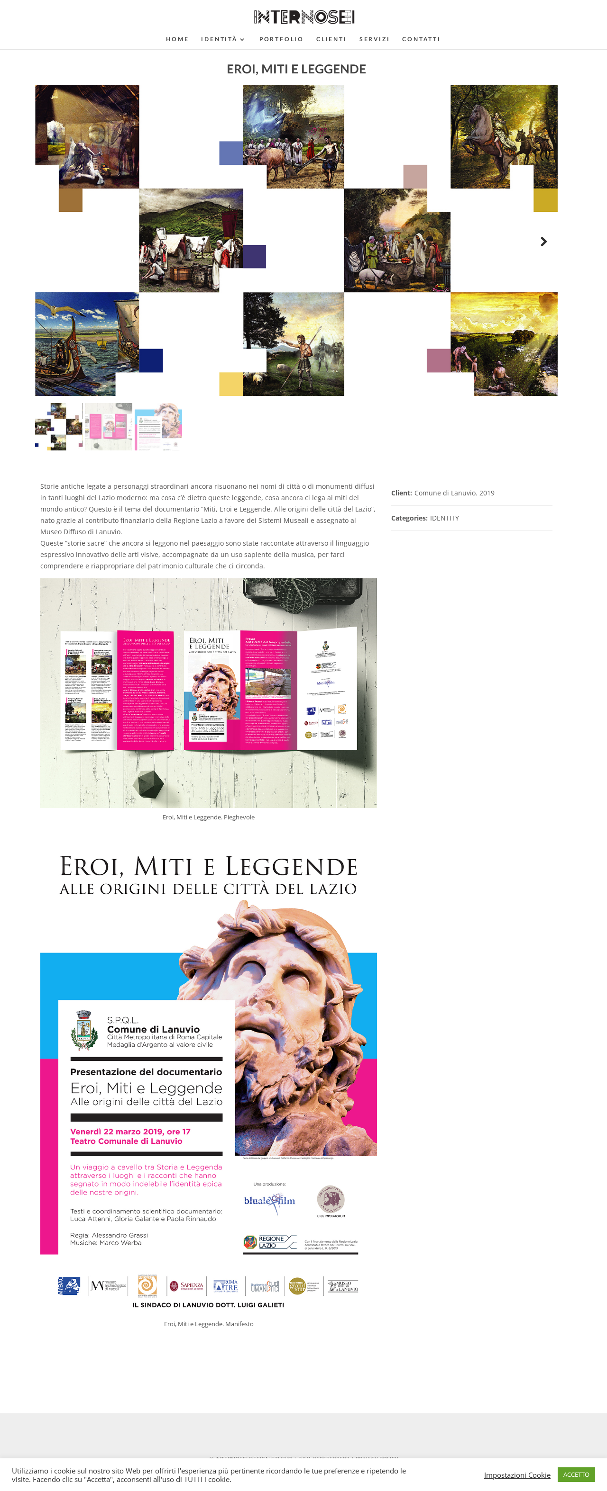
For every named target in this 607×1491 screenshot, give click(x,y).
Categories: (409, 517)
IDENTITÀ (219, 39)
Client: (401, 492)
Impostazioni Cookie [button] (517, 1475)
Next (543, 242)
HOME (177, 39)
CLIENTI (331, 39)
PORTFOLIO (281, 39)
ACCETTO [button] (576, 1474)
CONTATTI (421, 39)
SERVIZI (374, 39)
